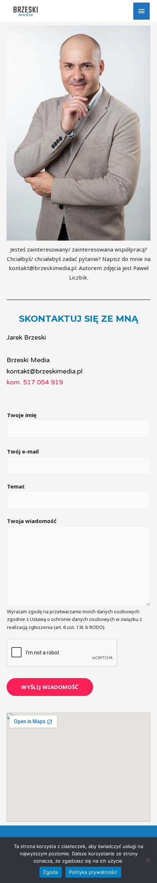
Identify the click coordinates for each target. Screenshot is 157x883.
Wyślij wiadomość (49, 686)
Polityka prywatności (93, 872)
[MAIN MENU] (141, 11)
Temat (16, 486)
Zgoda (50, 872)
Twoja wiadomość (32, 520)
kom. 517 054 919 (35, 382)
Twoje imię (22, 415)
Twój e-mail (23, 451)
